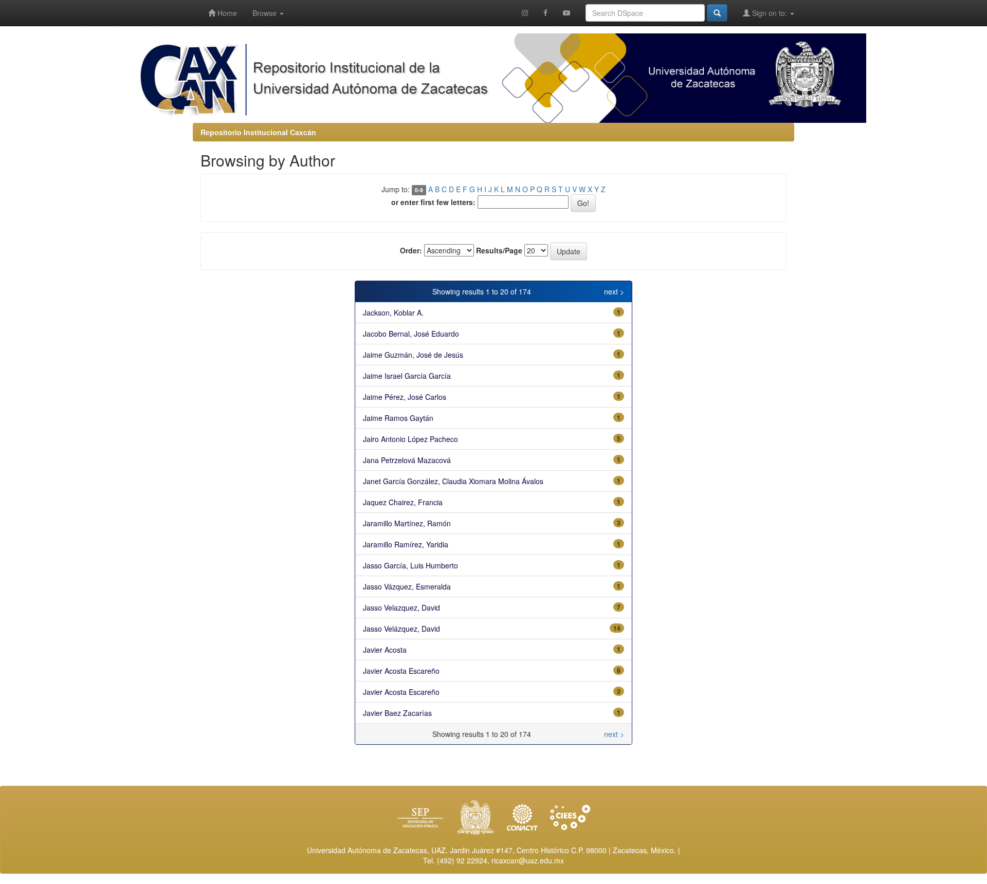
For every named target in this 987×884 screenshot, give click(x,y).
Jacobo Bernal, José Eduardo (411, 333)
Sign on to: (769, 13)
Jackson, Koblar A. (393, 312)
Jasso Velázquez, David (401, 628)
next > (614, 291)
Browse (265, 13)
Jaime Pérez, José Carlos (404, 397)
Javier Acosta (385, 649)
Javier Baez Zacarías (397, 713)
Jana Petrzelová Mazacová (407, 460)
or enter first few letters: (433, 202)
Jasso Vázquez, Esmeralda (407, 586)
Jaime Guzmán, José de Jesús (413, 354)
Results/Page (499, 250)
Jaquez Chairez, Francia (403, 502)
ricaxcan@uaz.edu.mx (527, 860)
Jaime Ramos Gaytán (398, 418)
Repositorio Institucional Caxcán (258, 132)
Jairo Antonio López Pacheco (410, 439)
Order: (411, 250)
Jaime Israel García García (407, 376)
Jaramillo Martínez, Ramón (407, 523)
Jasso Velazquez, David (401, 607)
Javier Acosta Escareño (401, 671)
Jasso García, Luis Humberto (410, 565)
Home (226, 13)
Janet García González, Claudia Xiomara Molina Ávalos (453, 481)
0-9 (419, 190)
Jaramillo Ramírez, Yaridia (405, 544)
